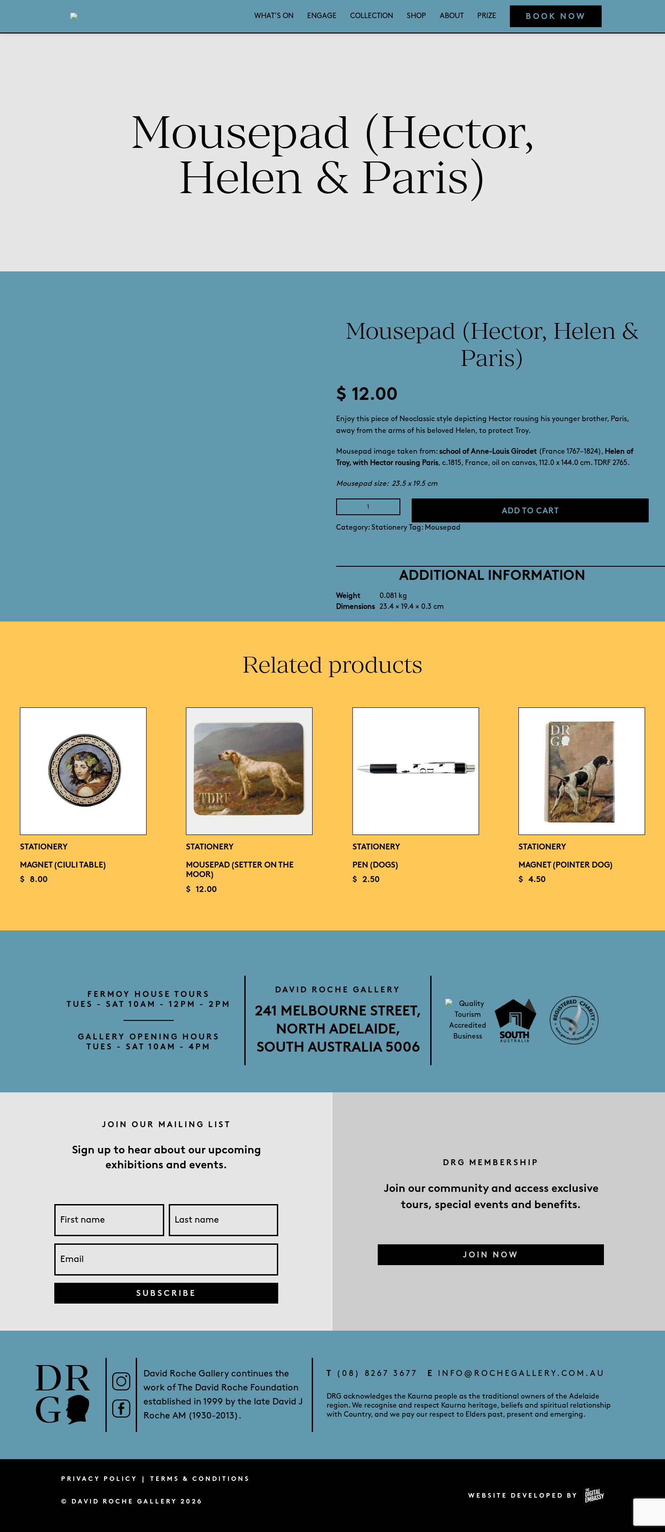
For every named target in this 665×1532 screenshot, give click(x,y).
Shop (416, 16)
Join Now (491, 1255)
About (452, 16)
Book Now (556, 16)
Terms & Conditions (200, 1479)
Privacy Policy (99, 1479)
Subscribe (166, 1293)
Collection (371, 16)
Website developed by (523, 1495)
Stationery (389, 527)
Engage (322, 16)
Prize (486, 16)
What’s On (274, 16)
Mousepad (443, 527)
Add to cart (530, 511)
